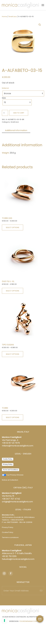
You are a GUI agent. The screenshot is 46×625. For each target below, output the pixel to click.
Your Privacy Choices (14, 475)
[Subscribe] (41, 590)
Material (5, 88)
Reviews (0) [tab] (11, 135)
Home (4, 16)
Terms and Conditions (10, 470)
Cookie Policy (7, 459)
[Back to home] (20, 5)
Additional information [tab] (16, 130)
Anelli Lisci (13, 16)
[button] (43, 5)
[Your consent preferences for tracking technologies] (4, 620)
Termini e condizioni (10, 537)
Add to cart (18, 113)
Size (4, 97)
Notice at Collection (10, 480)
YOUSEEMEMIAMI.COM (28, 621)
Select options (12, 227)
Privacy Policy (7, 464)
